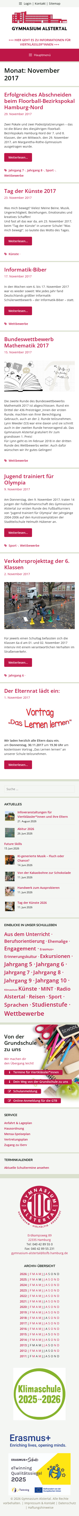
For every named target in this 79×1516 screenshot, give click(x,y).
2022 (23, 1296)
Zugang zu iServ (15, 1145)
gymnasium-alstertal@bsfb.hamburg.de (39, 1253)
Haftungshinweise (41, 1507)
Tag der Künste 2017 (30, 190)
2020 (23, 1307)
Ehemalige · (59, 941)
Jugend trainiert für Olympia (29, 479)
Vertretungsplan (16, 1139)
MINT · (48, 988)
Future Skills (13, 844)
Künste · (14, 254)
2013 (23, 1345)
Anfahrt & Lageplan (18, 1123)
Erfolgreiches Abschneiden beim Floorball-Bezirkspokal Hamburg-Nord (39, 101)
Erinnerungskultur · (21, 956)
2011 (23, 1356)
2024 (23, 1285)
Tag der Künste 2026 (32, 903)
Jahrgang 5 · (19, 964)
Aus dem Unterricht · (28, 934)
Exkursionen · (56, 955)
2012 (23, 1351)
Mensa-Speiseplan (17, 1134)
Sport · (50, 170)
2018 (23, 1318)
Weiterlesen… (18, 157)
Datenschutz (67, 1503)
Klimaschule (10, 989)
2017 (23, 1323)
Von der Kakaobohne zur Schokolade (44, 873)
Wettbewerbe (14, 176)
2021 (23, 1301)
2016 (23, 1329)
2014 (23, 1340)
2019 (23, 1312)
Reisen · (38, 996)
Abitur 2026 (25, 829)
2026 (23, 1274)
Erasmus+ (47, 949)
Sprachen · (17, 1004)
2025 (23, 1279)
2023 (23, 1290)
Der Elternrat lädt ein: (32, 690)
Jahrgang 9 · (19, 980)
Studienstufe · (51, 1004)
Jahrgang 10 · (52, 980)
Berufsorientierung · (25, 941)
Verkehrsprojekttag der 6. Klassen (37, 564)
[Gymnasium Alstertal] (39, 22)
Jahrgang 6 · (17, 675)
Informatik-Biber (25, 269)
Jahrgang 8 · (35, 170)
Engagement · (21, 948)
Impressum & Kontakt (39, 1503)
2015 (23, 1334)
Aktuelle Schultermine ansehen (26, 1168)
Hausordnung (14, 1128)
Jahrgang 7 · (17, 170)
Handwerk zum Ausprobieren (38, 888)
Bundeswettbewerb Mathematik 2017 (29, 342)
